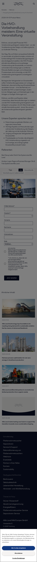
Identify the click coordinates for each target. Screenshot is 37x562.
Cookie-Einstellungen (18, 558)
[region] (18, 545)
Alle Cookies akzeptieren (18, 548)
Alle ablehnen (18, 553)
